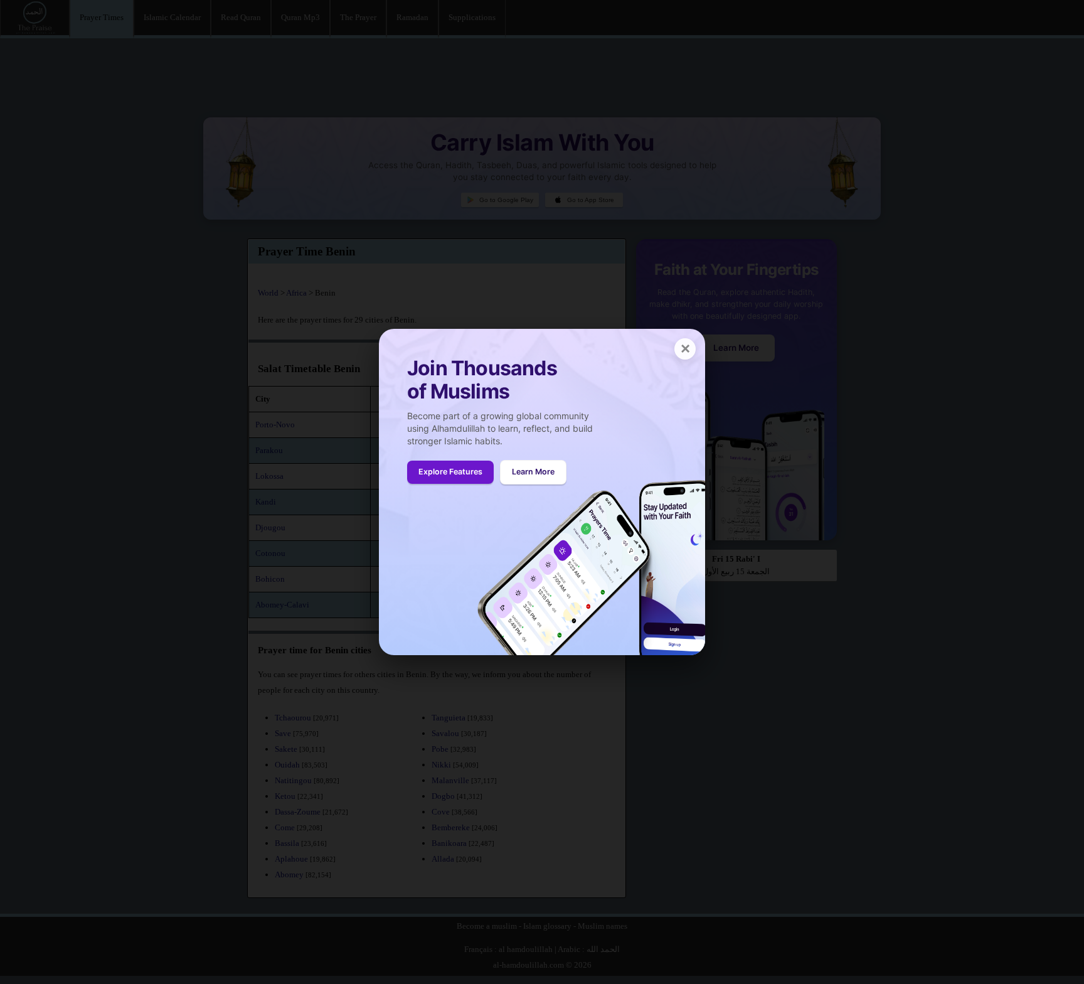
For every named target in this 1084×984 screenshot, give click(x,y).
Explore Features (450, 471)
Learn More (533, 471)
